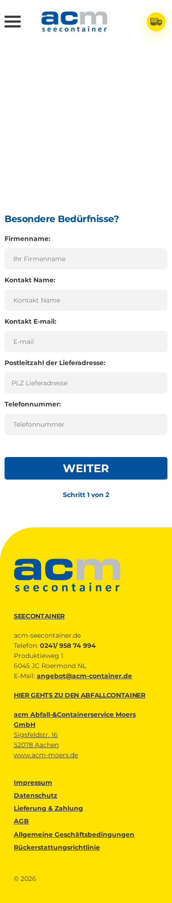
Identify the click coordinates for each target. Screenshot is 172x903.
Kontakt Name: (30, 280)
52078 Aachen (36, 745)
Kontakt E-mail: (30, 321)
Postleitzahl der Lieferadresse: (55, 363)
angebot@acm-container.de (84, 676)
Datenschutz (35, 795)
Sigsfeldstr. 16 (36, 735)
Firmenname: (27, 238)
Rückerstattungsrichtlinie (57, 847)
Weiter (86, 468)
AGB (21, 821)
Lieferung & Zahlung (48, 808)
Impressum (33, 782)
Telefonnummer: (33, 404)
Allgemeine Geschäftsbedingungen (74, 834)
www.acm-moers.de (46, 755)
